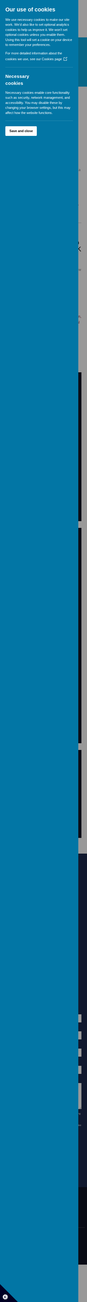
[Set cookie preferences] (9, 1293)
